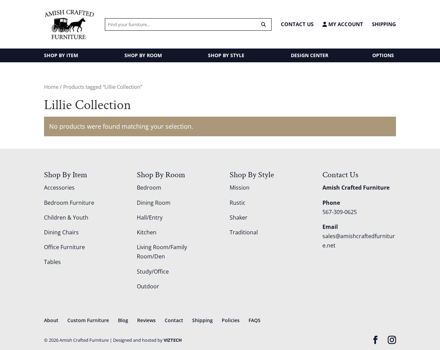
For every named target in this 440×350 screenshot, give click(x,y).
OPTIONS (383, 55)
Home (51, 86)
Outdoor (148, 286)
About (51, 320)
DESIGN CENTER (309, 55)
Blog (123, 320)
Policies (231, 320)
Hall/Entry (150, 217)
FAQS (255, 320)
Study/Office (153, 271)
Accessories (59, 187)
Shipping (384, 24)
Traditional (244, 232)
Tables (52, 262)
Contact (174, 320)
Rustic (237, 202)
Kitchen (146, 232)
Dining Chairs (61, 232)
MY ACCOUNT (345, 24)
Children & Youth (66, 217)
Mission (240, 187)
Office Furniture (64, 247)
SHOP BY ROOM (143, 55)
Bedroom (149, 187)
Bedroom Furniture (69, 202)
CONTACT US (297, 24)
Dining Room (153, 202)
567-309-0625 (339, 212)
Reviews (146, 320)
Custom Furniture (88, 320)
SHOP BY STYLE (226, 55)
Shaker (239, 217)
